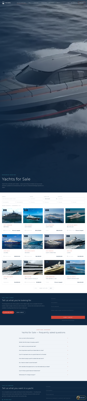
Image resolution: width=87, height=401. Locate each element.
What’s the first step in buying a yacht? (43, 342)
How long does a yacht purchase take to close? (43, 350)
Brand (31, 196)
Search (4, 196)
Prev (36, 288)
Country (60, 196)
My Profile (74, 2)
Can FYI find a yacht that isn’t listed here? (43, 370)
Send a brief (20, 312)
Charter (36, 2)
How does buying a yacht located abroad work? (43, 358)
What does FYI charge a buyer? (43, 374)
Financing (44, 2)
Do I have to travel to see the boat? (43, 362)
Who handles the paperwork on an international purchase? (43, 366)
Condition (46, 196)
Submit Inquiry (68, 317)
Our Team (51, 2)
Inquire (82, 2)
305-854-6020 (9, 312)
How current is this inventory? (43, 338)
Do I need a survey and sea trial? (43, 346)
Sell (30, 2)
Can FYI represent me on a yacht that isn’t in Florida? (43, 354)
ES (68, 2)
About (58, 2)
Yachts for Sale (21, 2)
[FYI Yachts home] (6, 3)
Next (51, 288)
